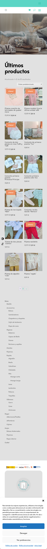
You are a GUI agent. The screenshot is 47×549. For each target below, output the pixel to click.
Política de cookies (12, 545)
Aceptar (23, 526)
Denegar (23, 533)
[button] (43, 500)
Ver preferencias (23, 540)
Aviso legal (38, 545)
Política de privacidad (26, 545)
